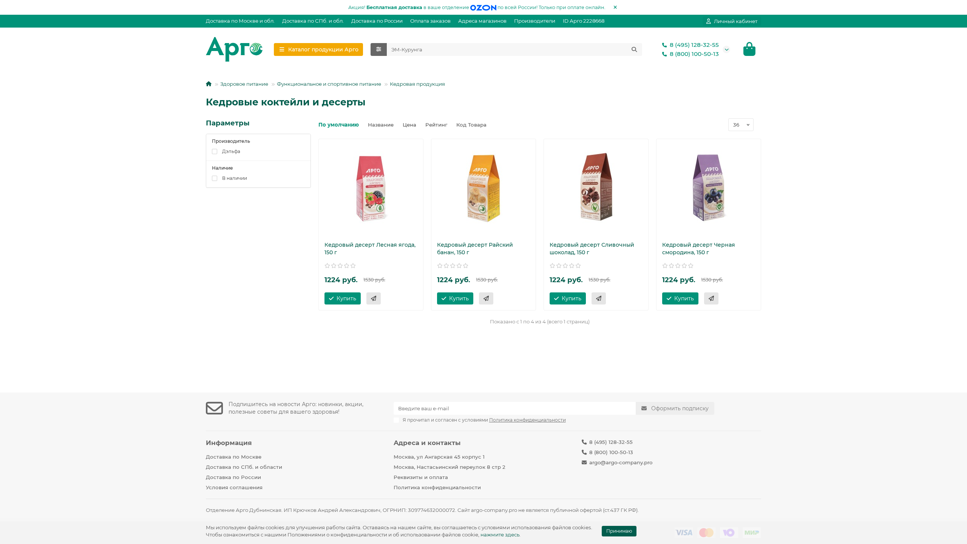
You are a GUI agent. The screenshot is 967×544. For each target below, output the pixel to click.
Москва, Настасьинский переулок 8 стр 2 (449, 467)
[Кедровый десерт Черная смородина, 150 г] (708, 188)
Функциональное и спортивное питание (329, 84)
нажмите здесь (499, 535)
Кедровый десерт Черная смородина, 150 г (698, 248)
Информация (229, 443)
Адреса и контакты (427, 443)
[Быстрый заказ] (373, 298)
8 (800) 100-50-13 (694, 53)
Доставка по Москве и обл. (240, 21)
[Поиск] (634, 49)
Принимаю (619, 531)
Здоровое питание (244, 84)
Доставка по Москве (233, 457)
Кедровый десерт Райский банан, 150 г (475, 248)
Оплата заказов (430, 21)
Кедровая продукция (417, 84)
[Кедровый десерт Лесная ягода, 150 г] (370, 188)
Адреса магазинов (482, 21)
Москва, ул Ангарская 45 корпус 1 (439, 457)
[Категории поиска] (379, 49)
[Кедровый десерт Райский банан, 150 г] (483, 188)
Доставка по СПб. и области (244, 467)
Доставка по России (377, 21)
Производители (534, 21)
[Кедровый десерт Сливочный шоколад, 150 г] (596, 188)
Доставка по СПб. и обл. (313, 21)
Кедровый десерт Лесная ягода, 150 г (370, 248)
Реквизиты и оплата (421, 477)
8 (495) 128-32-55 (694, 44)
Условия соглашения (234, 487)
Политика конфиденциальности (437, 487)
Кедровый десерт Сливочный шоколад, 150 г (592, 248)
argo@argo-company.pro (620, 462)
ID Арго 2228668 (583, 21)
